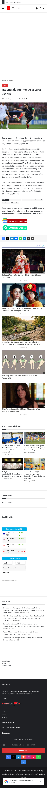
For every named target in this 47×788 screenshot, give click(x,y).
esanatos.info (23, 347)
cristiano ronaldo (37, 200)
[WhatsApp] (20, 238)
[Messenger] (16, 238)
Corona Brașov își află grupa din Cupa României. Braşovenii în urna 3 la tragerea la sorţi (34, 448)
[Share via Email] (28, 238)
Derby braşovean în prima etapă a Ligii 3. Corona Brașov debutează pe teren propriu (12, 474)
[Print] (32, 238)
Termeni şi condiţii (8, 722)
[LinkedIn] (12, 238)
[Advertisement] (23, 42)
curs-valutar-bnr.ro (12, 580)
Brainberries (23, 280)
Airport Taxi (6, 663)
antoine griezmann (15, 200)
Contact (4, 698)
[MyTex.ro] (14, 8)
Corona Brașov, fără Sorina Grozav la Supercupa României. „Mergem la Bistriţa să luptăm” (34, 475)
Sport (11, 81)
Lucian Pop (7, 99)
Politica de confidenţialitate (11, 727)
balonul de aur (27, 200)
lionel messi (6, 203)
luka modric (14, 203)
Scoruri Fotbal (6, 666)
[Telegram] (24, 238)
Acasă (6, 81)
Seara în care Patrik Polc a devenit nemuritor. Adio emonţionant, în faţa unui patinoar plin (11, 449)
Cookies (4, 718)
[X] (7, 238)
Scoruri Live (6, 661)
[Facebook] (3, 238)
